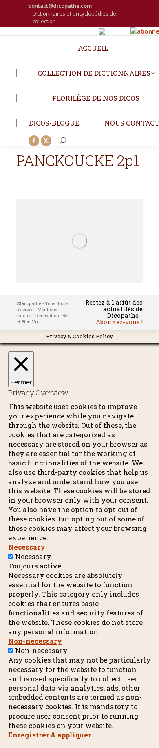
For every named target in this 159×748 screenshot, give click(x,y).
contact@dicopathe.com (60, 5)
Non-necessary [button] (35, 641)
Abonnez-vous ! (119, 322)
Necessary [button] (26, 547)
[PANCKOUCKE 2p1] (79, 241)
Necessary (33, 556)
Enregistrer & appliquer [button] (49, 734)
